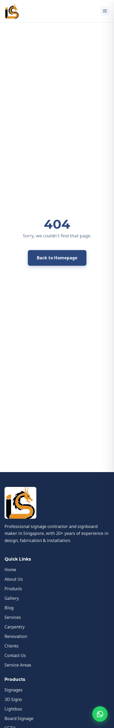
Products (13, 589)
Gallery (12, 598)
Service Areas (18, 665)
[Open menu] (104, 11)
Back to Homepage (57, 258)
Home (10, 569)
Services (13, 617)
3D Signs (13, 699)
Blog (9, 608)
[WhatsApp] (100, 714)
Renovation (16, 636)
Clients (12, 646)
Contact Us (15, 655)
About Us (14, 579)
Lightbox (13, 709)
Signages (14, 690)
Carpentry (15, 627)
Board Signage (19, 718)
